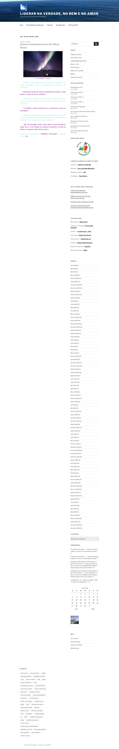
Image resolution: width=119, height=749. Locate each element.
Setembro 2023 (75, 372)
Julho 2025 (74, 301)
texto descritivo (25, 732)
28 (76, 606)
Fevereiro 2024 (75, 356)
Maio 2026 (74, 268)
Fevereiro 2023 (75, 395)
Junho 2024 (74, 343)
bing (38, 679)
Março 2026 (74, 275)
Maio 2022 (74, 408)
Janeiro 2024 (74, 359)
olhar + (26, 717)
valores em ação (25, 735)
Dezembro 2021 (75, 418)
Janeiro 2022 (74, 414)
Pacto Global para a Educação (35, 25)
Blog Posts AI (83, 222)
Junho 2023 (74, 382)
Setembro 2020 (75, 457)
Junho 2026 (74, 265)
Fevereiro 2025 (75, 317)
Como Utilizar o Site (76, 57)
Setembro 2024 (75, 333)
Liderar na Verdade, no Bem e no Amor (59, 14)
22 (80, 602)
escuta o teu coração (26, 701)
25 (93, 602)
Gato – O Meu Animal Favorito (79, 116)
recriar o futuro (25, 723)
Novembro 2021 (75, 421)
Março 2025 (74, 314)
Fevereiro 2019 (75, 518)
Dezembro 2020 (75, 447)
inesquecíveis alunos (37, 704)
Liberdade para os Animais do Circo (80, 126)
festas (22, 704)
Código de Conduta (76, 54)
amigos (43, 673)
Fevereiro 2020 (75, 479)
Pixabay (48, 78)
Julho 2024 (74, 340)
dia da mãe (24, 692)
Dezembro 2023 (75, 362)
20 (72, 602)
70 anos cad (24, 673)
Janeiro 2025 (74, 320)
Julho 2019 (74, 502)
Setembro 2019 (75, 495)
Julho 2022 (74, 405)
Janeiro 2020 (74, 482)
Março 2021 (74, 440)
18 (93, 599)
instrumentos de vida (26, 707)
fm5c (27, 704)
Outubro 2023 (74, 369)
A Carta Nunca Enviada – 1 (90, 558)
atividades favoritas (39, 676)
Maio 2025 (74, 307)
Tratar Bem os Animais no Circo (79, 121)
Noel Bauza (42, 78)
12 (97, 596)
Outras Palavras (75, 67)
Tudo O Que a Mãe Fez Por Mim (79, 130)
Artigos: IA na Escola (85, 235)
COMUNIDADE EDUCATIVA (78, 61)
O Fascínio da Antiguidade (78, 106)
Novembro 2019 (75, 489)
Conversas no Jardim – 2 (77, 97)
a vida (22, 679)
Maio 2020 (74, 469)
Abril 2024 (73, 349)
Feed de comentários (76, 645)
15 (80, 599)
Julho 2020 (74, 463)
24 (89, 602)
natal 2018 (29, 713)
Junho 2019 (74, 505)
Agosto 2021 (74, 431)
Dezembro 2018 (75, 525)
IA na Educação (60, 25)
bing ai (44, 679)
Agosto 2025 (74, 298)
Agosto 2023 (74, 375)
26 (97, 602)
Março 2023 (74, 392)
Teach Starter (83, 176)
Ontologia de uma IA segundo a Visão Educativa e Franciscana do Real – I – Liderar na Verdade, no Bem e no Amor (84, 572)
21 (76, 602)
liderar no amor (25, 710)
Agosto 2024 (74, 336)
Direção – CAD (75, 64)
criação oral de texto (40, 688)
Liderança (50, 25)
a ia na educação (34, 673)
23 (85, 602)
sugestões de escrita (26, 729)
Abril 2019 (73, 512)
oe (21, 717)
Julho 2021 (74, 434)
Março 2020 (74, 476)
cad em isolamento (26, 682)
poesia (22, 720)
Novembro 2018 (75, 528)
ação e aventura (30, 679)
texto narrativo (36, 732)
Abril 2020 (73, 473)
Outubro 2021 (74, 424)
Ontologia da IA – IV (84, 582)
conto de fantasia (40, 685)
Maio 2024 (74, 346)
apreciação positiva (26, 676)
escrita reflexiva (33, 698)
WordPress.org (75, 648)
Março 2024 (74, 353)
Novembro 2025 (75, 288)
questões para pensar (32, 720)
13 (72, 599)
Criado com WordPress (45, 745)
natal (22, 713)
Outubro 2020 (75, 453)
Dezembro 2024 (75, 324)
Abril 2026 (73, 272)
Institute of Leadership (84, 164)
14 (76, 599)
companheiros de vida (27, 685)
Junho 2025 (74, 304)
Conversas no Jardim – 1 (77, 102)
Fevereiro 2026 (75, 278)
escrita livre (24, 698)
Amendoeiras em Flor (76, 87)
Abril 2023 (73, 388)
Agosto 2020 (74, 460)
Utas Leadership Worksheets (86, 168)
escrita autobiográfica (39, 695)
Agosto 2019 (74, 499)
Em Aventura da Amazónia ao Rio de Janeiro (83, 111)
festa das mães (39, 701)
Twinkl (85, 250)
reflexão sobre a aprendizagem (29, 726)
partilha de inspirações (36, 717)
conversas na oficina (26, 688)
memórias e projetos (37, 710)
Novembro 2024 (75, 327)
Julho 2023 (74, 379)
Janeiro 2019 (74, 521)
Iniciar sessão (74, 638)
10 (89, 596)
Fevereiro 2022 (75, 411)
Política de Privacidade (77, 70)
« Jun (76, 608)
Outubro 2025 (74, 291)
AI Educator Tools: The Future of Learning (82, 202)
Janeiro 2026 (74, 281)
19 (97, 599)
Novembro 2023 (75, 366)
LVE (84, 172)
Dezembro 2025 (75, 285)
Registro (73, 74)
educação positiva (26, 695)
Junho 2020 (74, 466)
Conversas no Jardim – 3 (77, 92)
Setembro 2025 (75, 294)
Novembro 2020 (75, 450)
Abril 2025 (73, 311)
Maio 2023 (74, 385)
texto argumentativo (40, 729)
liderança (37, 707)
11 (93, 596)
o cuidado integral (39, 713)
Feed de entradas (75, 641)
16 (85, 599)
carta (34, 682)
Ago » (93, 608)
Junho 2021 (74, 437)
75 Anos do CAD (73, 25)
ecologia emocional (34, 692)
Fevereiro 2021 (75, 444)
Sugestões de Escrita (76, 77)
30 (85, 606)
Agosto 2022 (74, 401)
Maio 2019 (74, 508)
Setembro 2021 (75, 427)
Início (21, 25)
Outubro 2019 (74, 492)
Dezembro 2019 (75, 486)
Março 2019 (74, 515)
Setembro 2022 (75, 398)
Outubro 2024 (74, 330)
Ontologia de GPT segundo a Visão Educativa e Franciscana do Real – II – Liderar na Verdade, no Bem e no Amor (84, 563)
